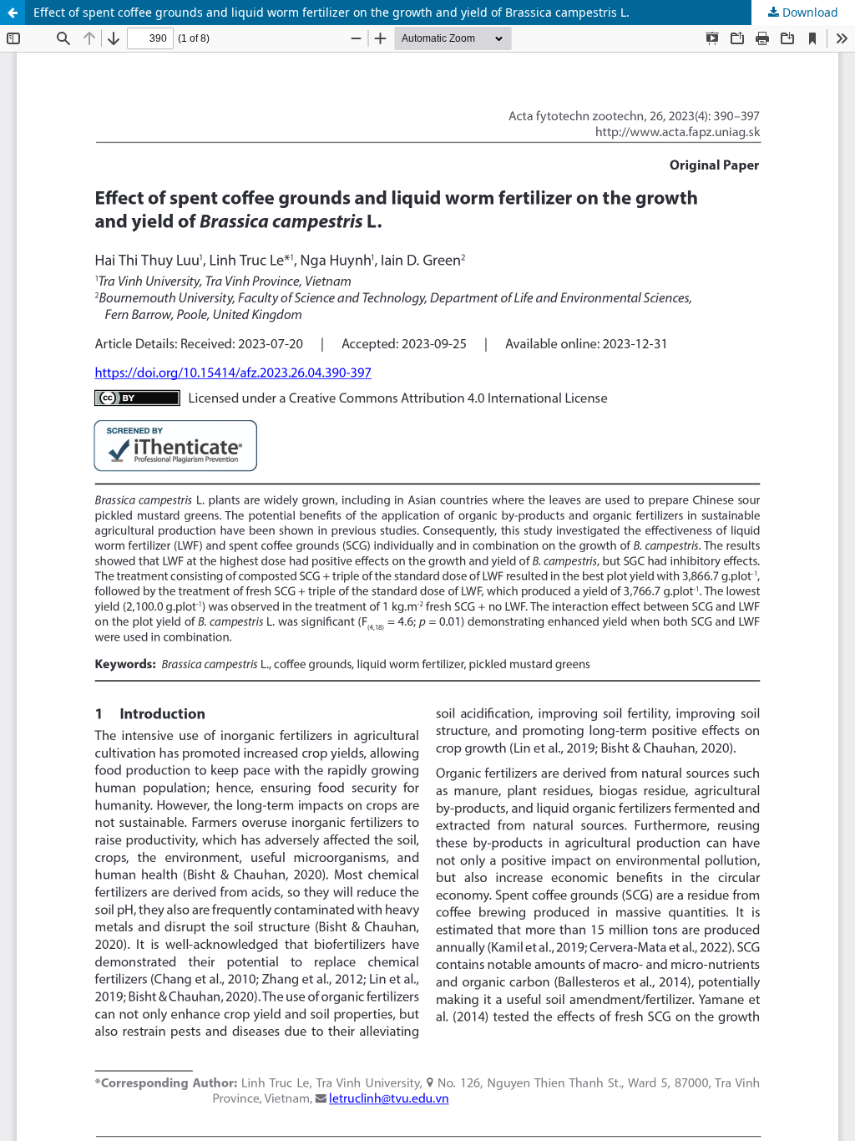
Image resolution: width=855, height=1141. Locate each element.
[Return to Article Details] (12, 12)
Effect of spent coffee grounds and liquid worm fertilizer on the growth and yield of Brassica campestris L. (331, 12)
